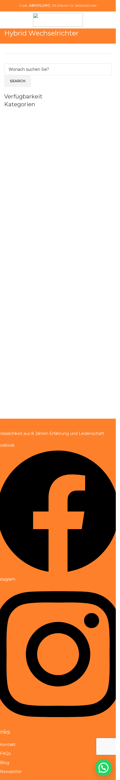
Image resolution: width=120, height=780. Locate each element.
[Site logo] (58, 19)
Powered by (93, 775)
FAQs (5, 753)
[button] (103, 767)
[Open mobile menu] (109, 19)
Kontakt (8, 744)
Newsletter (11, 771)
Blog (4, 762)
